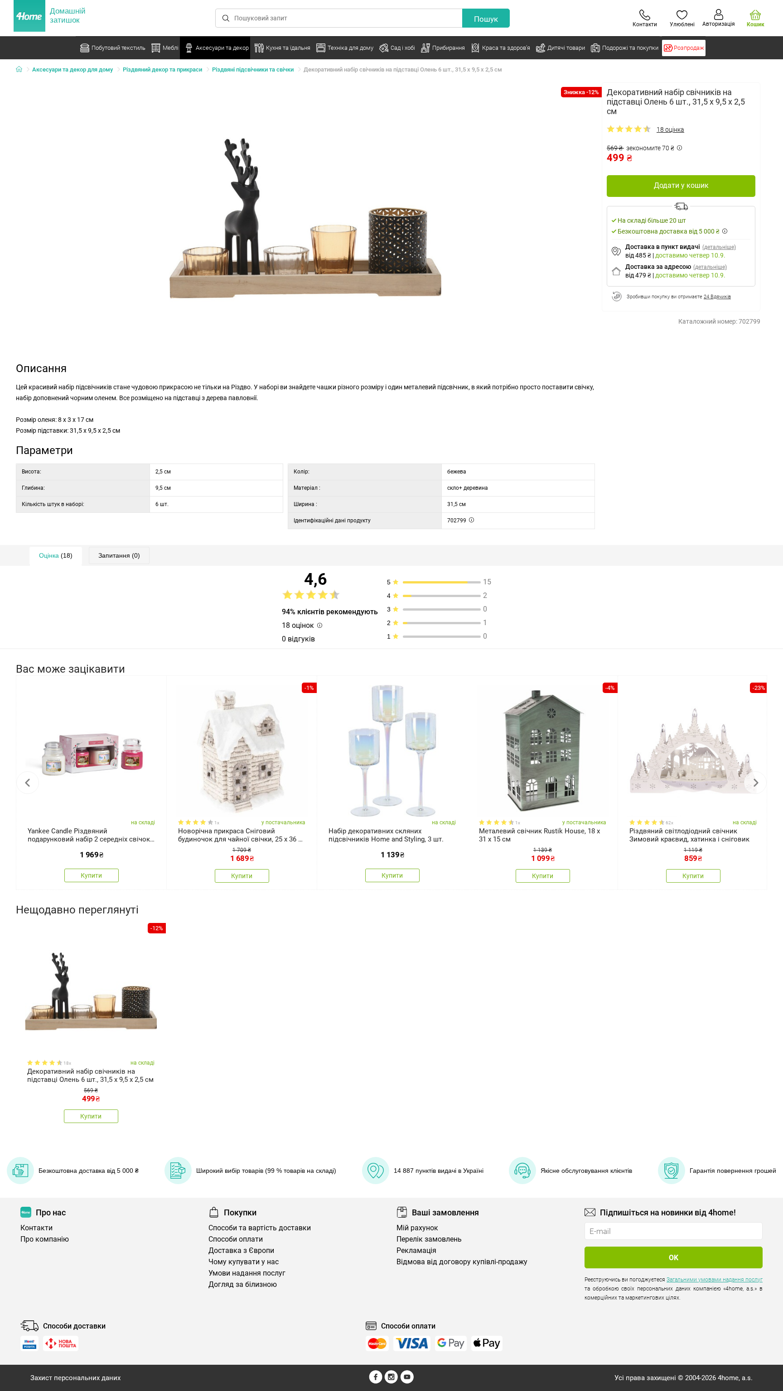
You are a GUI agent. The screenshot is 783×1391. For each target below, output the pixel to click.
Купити (91, 875)
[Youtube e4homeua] (407, 1381)
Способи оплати (235, 1239)
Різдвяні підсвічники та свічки (253, 69)
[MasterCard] (377, 1343)
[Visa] (411, 1343)
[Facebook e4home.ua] (375, 1381)
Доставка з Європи (241, 1250)
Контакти (36, 1227)
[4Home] (22, 70)
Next (755, 782)
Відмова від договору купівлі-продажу (461, 1261)
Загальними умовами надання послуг (715, 1279)
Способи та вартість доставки (259, 1227)
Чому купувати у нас (243, 1261)
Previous (27, 782)
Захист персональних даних (75, 1378)
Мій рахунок (417, 1227)
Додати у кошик (681, 185)
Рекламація (416, 1250)
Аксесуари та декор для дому (72, 69)
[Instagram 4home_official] (391, 1381)
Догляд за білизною (242, 1284)
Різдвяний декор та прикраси (162, 69)
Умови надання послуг (246, 1273)
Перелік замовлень (429, 1239)
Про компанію (44, 1239)
